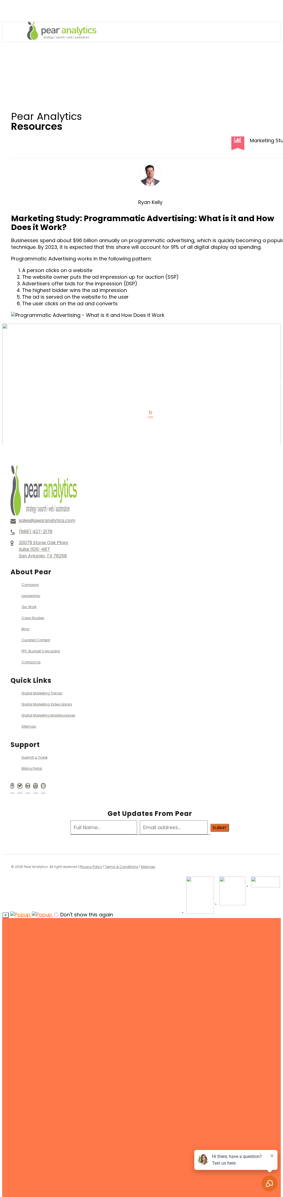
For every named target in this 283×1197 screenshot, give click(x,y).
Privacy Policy (91, 866)
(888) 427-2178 (69, 1078)
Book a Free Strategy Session (90, 1086)
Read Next (150, 358)
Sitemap (148, 866)
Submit (220, 828)
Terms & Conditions (121, 866)
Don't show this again (86, 914)
